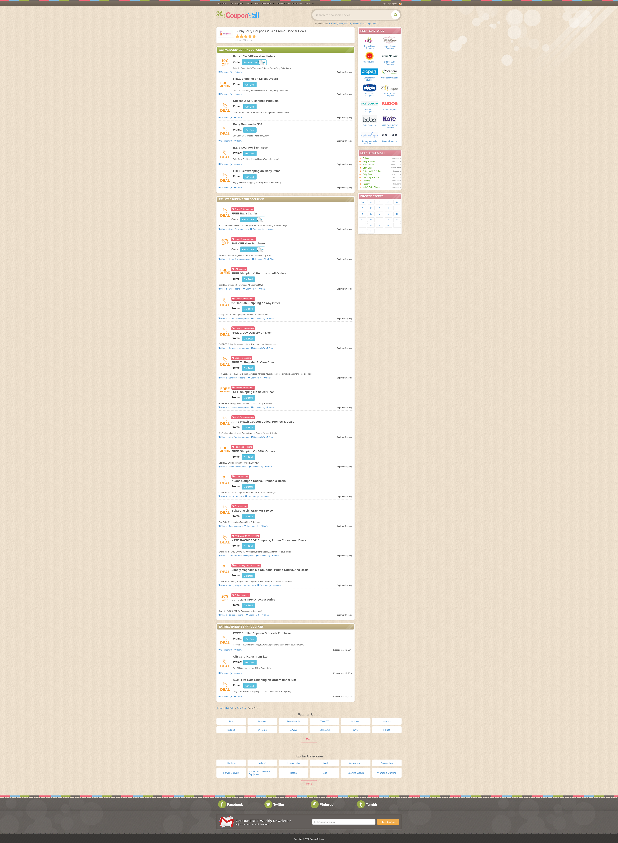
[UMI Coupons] (369, 56)
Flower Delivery (231, 772)
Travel (324, 763)
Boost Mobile (293, 721)
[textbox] (343, 822)
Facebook (235, 804)
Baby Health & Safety (372, 171)
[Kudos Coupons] (389, 103)
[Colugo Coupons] (389, 135)
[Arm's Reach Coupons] (389, 87)
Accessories (355, 763)
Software (262, 763)
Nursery (366, 183)
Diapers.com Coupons (369, 78)
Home (219, 708)
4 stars (250, 36)
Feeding (366, 180)
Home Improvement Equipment (259, 773)
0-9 (362, 202)
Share (239, 72)
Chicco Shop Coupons (369, 94)
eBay (341, 23)
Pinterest (326, 804)
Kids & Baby (229, 708)
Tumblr (371, 804)
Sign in (386, 4)
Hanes (386, 729)
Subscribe (389, 822)
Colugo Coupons (389, 141)
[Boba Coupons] (369, 119)
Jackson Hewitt (358, 23)
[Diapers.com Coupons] (369, 72)
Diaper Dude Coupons (389, 62)
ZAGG (293, 729)
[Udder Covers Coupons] (389, 40)
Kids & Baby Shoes (371, 187)
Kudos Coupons (390, 109)
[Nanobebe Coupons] (369, 103)
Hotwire (262, 721)
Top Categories (236, 3)
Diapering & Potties (371, 177)
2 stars (241, 36)
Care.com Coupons (389, 77)
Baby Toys (367, 174)
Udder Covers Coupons (390, 46)
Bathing (366, 158)
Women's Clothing (386, 772)
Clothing (231, 763)
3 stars (246, 36)
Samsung (324, 729)
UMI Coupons (369, 61)
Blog (256, 3)
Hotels (293, 772)
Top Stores (222, 3)
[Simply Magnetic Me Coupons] (369, 135)
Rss (400, 4)
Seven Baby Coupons (369, 46)
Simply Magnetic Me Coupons (369, 142)
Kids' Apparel (368, 164)
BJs (231, 721)
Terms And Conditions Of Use (289, 3)
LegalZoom (371, 23)
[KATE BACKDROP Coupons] (389, 119)
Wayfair (387, 721)
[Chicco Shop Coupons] (369, 87)
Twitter (278, 804)
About (249, 3)
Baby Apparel (369, 161)
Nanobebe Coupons (369, 110)
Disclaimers (310, 3)
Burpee (231, 729)
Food (324, 772)
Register (394, 4)
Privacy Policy (267, 3)
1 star (237, 36)
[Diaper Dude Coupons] (389, 56)
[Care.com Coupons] (389, 72)
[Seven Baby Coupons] (369, 40)
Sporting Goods (355, 772)
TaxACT (324, 721)
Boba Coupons (369, 125)
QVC (355, 729)
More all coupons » (234, 229)
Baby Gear (367, 167)
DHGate (262, 729)
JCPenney (333, 23)
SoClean (355, 721)
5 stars (254, 36)
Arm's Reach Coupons (389, 94)
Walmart (347, 23)
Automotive (387, 763)
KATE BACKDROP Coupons (390, 126)
